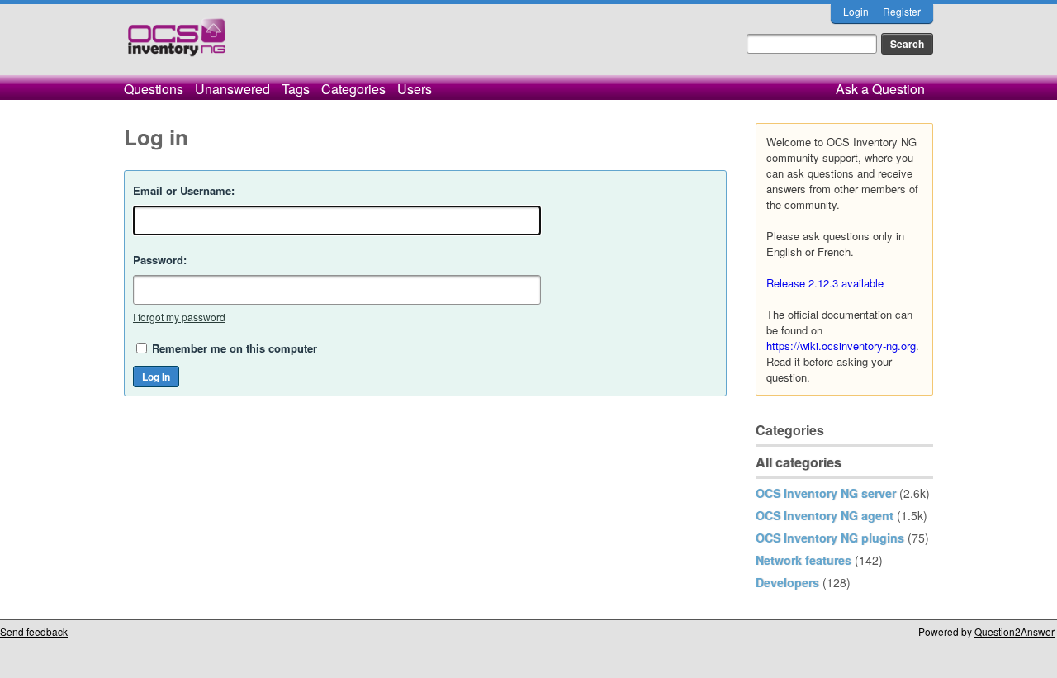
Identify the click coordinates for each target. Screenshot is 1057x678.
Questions (153, 88)
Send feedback (34, 631)
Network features (803, 560)
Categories (353, 88)
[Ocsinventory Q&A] (177, 44)
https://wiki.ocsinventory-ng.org (841, 345)
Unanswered (232, 88)
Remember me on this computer (234, 348)
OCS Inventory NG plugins (830, 537)
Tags (296, 88)
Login (856, 11)
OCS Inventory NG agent (824, 515)
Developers (787, 582)
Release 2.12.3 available (825, 283)
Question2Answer (1014, 631)
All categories (798, 462)
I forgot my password (179, 317)
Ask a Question (880, 88)
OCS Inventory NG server (826, 493)
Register (902, 11)
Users (414, 88)
